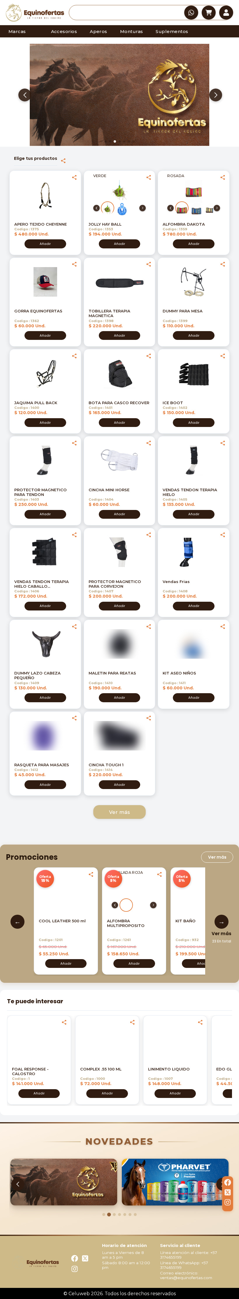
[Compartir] (63, 161)
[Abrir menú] (226, 13)
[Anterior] (96, 208)
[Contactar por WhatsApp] (191, 13)
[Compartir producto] (74, 177)
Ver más (119, 812)
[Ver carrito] (209, 13)
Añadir (45, 243)
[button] (35, 13)
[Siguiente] (142, 208)
